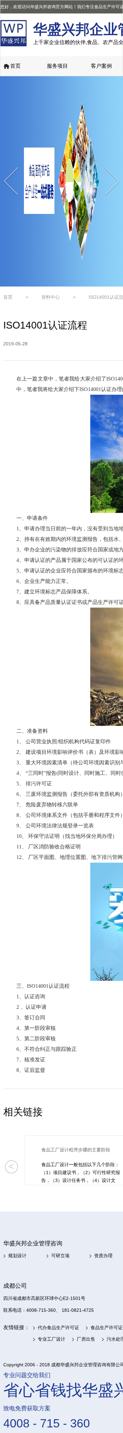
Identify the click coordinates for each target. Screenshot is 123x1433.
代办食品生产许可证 (58, 1327)
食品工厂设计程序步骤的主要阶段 (75, 1149)
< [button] (11, 1166)
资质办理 (103, 1255)
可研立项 (60, 1255)
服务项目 (57, 66)
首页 (15, 66)
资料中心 (50, 297)
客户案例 (101, 66)
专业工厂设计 (51, 1339)
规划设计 (17, 1255)
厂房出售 (86, 1339)
